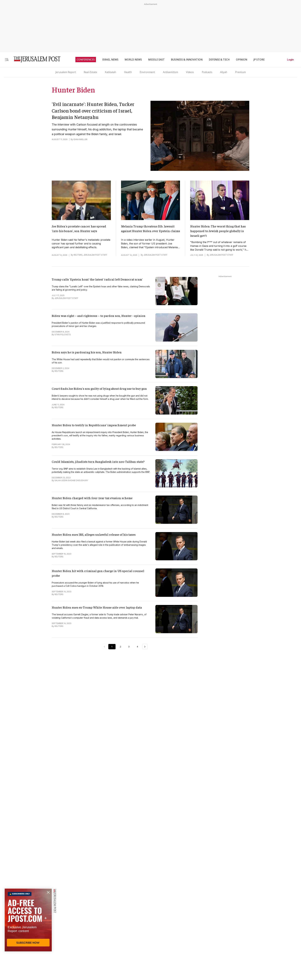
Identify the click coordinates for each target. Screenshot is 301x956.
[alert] (28, 920)
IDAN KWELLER (80, 139)
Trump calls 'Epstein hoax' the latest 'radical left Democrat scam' (97, 279)
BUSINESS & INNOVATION (187, 59)
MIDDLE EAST (156, 59)
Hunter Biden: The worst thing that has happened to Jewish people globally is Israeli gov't (218, 230)
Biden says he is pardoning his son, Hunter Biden (87, 352)
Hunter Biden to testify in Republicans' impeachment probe (94, 425)
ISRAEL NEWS (110, 59)
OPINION (241, 59)
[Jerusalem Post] (35, 59)
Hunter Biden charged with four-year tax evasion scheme (92, 498)
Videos (190, 72)
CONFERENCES (86, 59)
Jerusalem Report (65, 72)
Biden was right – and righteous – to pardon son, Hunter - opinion (98, 316)
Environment (147, 72)
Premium (240, 72)
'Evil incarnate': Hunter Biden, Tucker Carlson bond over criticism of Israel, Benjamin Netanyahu (93, 110)
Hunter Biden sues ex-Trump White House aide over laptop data (97, 607)
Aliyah (223, 72)
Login (290, 59)
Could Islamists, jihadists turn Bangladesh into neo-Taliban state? (98, 461)
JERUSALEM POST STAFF (95, 255)
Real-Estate (90, 72)
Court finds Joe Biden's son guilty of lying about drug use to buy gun (99, 388)
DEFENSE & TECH (219, 59)
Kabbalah (110, 72)
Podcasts (207, 72)
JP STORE (259, 59)
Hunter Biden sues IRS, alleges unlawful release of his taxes (94, 534)
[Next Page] (145, 646)
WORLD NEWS (133, 59)
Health (128, 72)
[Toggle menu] (6, 59)
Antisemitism (170, 72)
